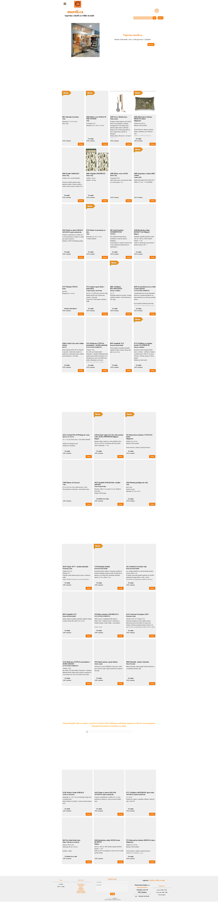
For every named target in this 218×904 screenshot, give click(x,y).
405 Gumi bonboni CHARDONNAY (116, 231)
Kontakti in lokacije (81, 891)
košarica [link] (160, 18)
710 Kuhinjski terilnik (102, 566)
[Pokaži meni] (65, 4)
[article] (73, 118)
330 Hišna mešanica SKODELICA (106, 614)
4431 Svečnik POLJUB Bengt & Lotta (76, 435)
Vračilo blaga (81, 888)
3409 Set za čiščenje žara (118, 117)
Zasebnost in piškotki (81, 892)
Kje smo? (151, 44)
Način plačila (81, 885)
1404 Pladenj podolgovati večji (137, 482)
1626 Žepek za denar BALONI (105, 792)
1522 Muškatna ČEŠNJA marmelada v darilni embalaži (96, 344)
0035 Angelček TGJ (117, 343)
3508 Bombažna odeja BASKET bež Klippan (142, 231)
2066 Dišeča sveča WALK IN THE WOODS (96, 118)
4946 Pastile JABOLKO (70, 173)
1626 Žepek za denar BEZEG (72, 230)
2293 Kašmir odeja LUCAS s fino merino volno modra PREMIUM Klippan (108, 436)
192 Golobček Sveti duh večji (136, 566)
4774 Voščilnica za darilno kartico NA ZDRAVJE (143, 344)
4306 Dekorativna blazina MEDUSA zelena (143, 118)
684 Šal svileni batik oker (71, 840)
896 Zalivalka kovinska (70, 117)
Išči (154, 18)
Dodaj (81, 144)
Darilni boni (80, 889)
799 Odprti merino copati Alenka (106, 662)
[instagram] (157, 11)
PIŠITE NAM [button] (112, 879)
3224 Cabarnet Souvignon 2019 (137, 614)
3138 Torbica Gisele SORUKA (73, 792)
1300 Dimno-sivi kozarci (71, 482)
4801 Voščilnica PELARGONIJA (116, 287)
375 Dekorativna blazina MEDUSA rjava (140, 840)
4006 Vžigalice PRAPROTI (95, 173)
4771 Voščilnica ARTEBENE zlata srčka (140, 792)
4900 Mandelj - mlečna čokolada (137, 662)
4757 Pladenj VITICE (70, 287)
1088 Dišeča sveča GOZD (119, 173)
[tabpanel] (109, 724)
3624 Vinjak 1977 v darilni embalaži (75, 566)
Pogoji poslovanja (81, 884)
